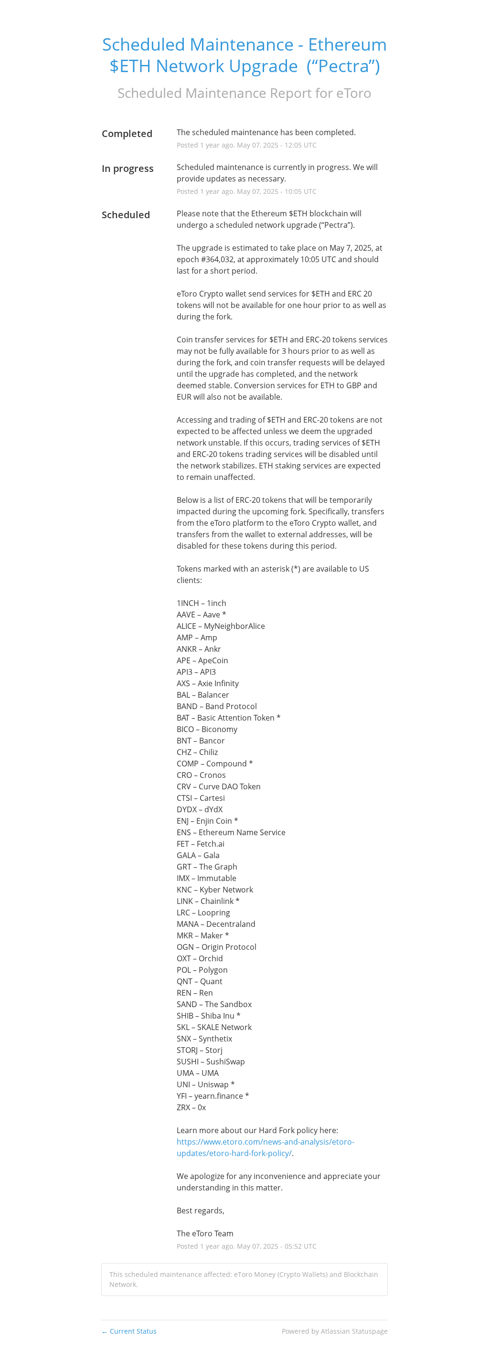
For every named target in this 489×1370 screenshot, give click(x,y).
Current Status (129, 1331)
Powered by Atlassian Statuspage (335, 1331)
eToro (354, 93)
